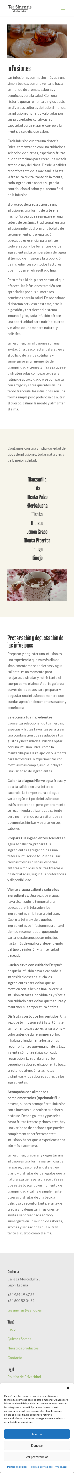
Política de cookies (17, 1466)
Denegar (37, 1445)
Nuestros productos (23, 1348)
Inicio (11, 1329)
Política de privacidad (41, 1466)
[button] (68, 1388)
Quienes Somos (19, 1339)
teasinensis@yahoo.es (24, 1310)
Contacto (14, 1357)
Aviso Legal (61, 1466)
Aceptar (37, 1434)
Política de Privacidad (24, 1377)
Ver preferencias (37, 1457)
